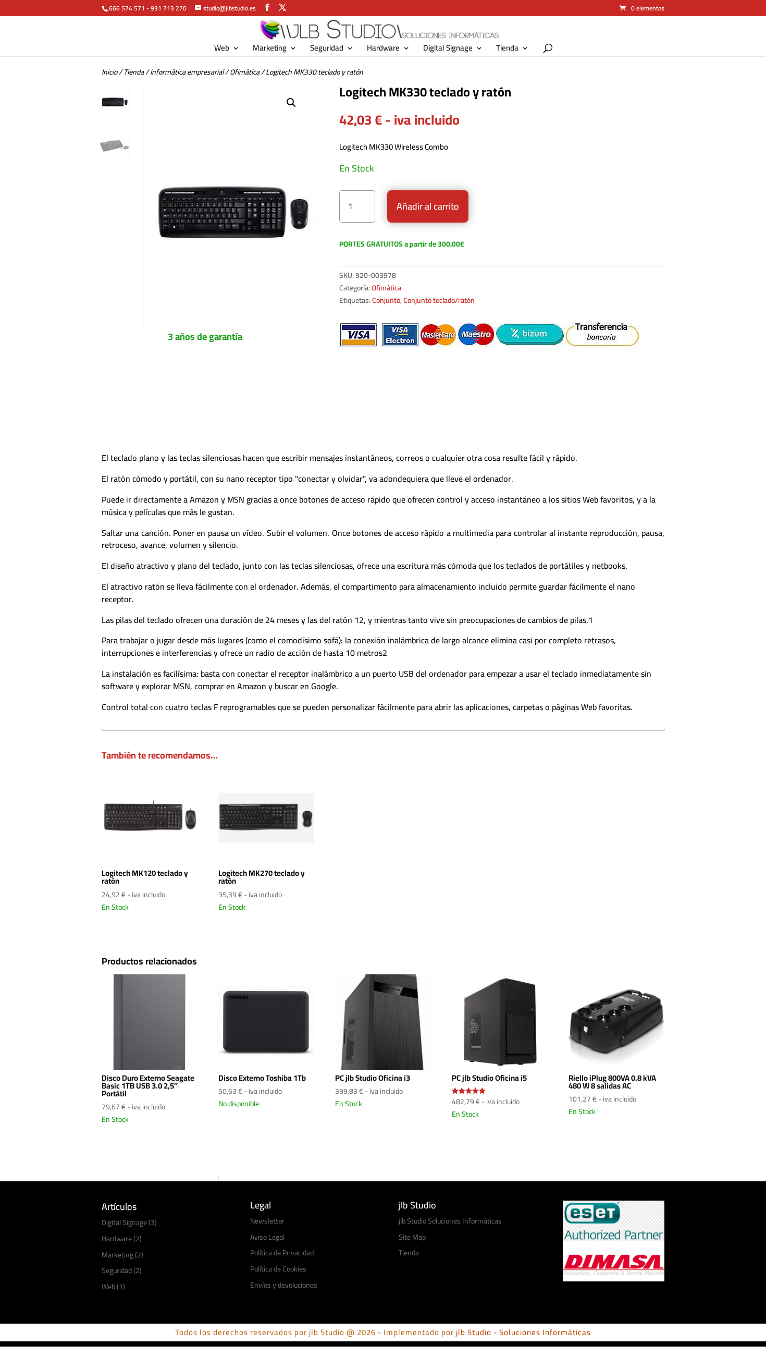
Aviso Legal (267, 1237)
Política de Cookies (278, 1269)
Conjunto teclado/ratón (439, 300)
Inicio (109, 72)
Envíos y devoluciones (283, 1285)
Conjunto (386, 300)
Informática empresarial (187, 72)
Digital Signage (448, 49)
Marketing (270, 49)
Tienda (507, 49)
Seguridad (326, 49)
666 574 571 (127, 8)
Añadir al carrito (428, 206)
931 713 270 (169, 8)
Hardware (383, 49)
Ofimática (245, 72)
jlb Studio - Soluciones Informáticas (523, 1332)
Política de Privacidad (282, 1253)
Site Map (412, 1237)
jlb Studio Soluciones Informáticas (450, 1221)
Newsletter (267, 1221)
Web (221, 49)
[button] (291, 102)
